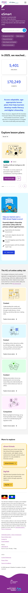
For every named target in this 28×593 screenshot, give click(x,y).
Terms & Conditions (6, 563)
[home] (4, 2)
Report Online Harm (6, 537)
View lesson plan (9, 178)
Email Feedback (5, 541)
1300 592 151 (4, 546)
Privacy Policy (4, 560)
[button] (25, 2)
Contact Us (4, 539)
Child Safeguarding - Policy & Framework (11, 534)
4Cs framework (16, 283)
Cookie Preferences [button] (6, 557)
